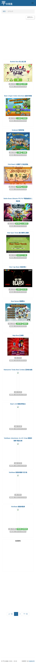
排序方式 (29, 17)
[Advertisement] (18, 38)
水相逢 (6, 3)
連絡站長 (32, 661)
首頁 (4, 11)
